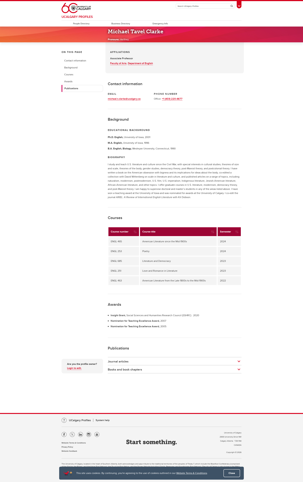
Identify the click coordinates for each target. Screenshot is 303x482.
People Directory (81, 23)
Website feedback (69, 451)
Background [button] (70, 67)
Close (232, 473)
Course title (148, 231)
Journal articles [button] (118, 361)
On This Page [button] (72, 52)
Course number (119, 231)
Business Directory (120, 23)
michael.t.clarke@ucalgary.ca (124, 99)
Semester (225, 231)
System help (103, 420)
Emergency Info (160, 23)
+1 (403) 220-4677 (172, 99)
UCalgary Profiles (77, 16)
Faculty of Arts (118, 63)
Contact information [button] (75, 60)
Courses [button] (68, 74)
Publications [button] (71, 88)
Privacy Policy (67, 447)
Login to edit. (74, 368)
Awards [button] (68, 81)
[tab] (175, 361)
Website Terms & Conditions (191, 473)
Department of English (140, 63)
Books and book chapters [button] (125, 369)
